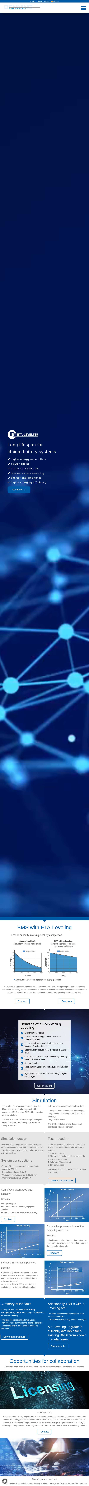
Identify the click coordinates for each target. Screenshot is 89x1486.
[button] (83, 8)
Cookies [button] (46, 1)
